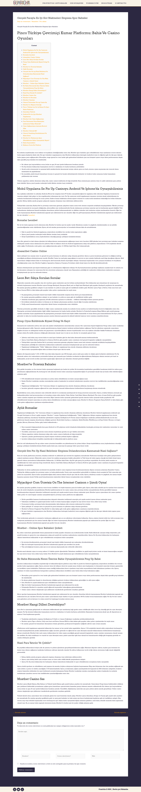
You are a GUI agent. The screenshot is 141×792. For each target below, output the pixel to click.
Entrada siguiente (121, 712)
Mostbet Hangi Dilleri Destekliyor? (34, 90)
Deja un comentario (23, 21)
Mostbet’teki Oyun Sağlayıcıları (33, 119)
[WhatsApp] (22, 789)
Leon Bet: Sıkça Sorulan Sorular (33, 59)
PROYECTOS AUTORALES (55, 3)
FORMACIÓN (92, 3)
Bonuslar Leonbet (29, 55)
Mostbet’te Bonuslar (30, 97)
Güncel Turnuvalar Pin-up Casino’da (35, 102)
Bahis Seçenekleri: (29, 143)
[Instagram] (14, 789)
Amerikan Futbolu (29, 112)
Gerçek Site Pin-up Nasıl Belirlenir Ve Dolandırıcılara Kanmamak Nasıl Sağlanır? (35, 74)
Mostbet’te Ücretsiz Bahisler (32, 67)
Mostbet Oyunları (29, 100)
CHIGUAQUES (76, 3)
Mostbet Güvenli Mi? (30, 131)
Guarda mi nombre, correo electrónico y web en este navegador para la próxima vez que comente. (53, 764)
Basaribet (35, 21)
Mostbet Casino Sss (29, 95)
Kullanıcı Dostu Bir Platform (32, 145)
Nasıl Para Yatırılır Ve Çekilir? (32, 93)
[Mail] (18, 789)
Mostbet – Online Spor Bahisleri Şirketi (36, 83)
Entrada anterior (19, 712)
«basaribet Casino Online (31, 57)
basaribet (31, 215)
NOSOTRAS (107, 3)
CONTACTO (121, 3)
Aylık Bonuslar (28, 69)
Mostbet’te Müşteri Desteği (32, 105)
